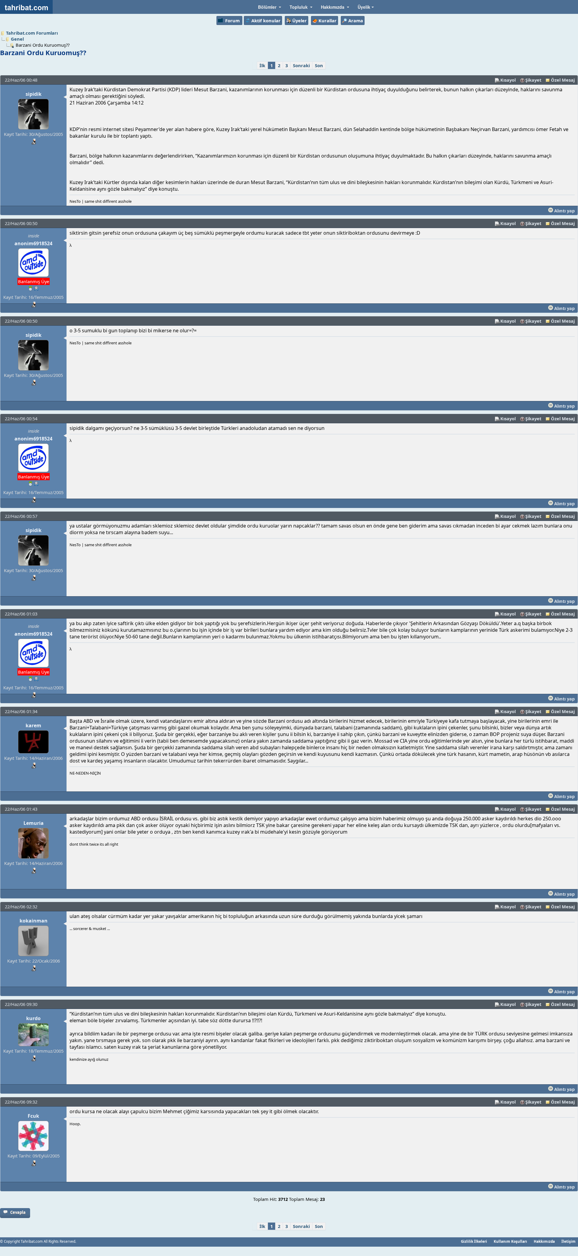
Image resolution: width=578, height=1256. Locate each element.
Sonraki (301, 65)
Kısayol (508, 80)
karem (33, 725)
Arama (355, 20)
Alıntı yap (564, 211)
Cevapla (18, 1212)
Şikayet (533, 80)
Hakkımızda (544, 1241)
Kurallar (328, 20)
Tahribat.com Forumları (32, 33)
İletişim (568, 1241)
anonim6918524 (33, 243)
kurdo (33, 1018)
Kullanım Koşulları (510, 1241)
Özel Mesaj (563, 80)
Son (319, 65)
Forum (232, 20)
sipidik (34, 94)
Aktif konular (266, 20)
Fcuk (33, 1116)
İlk (262, 65)
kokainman (34, 920)
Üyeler (299, 20)
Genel (17, 39)
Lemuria (33, 823)
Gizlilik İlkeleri (474, 1241)
